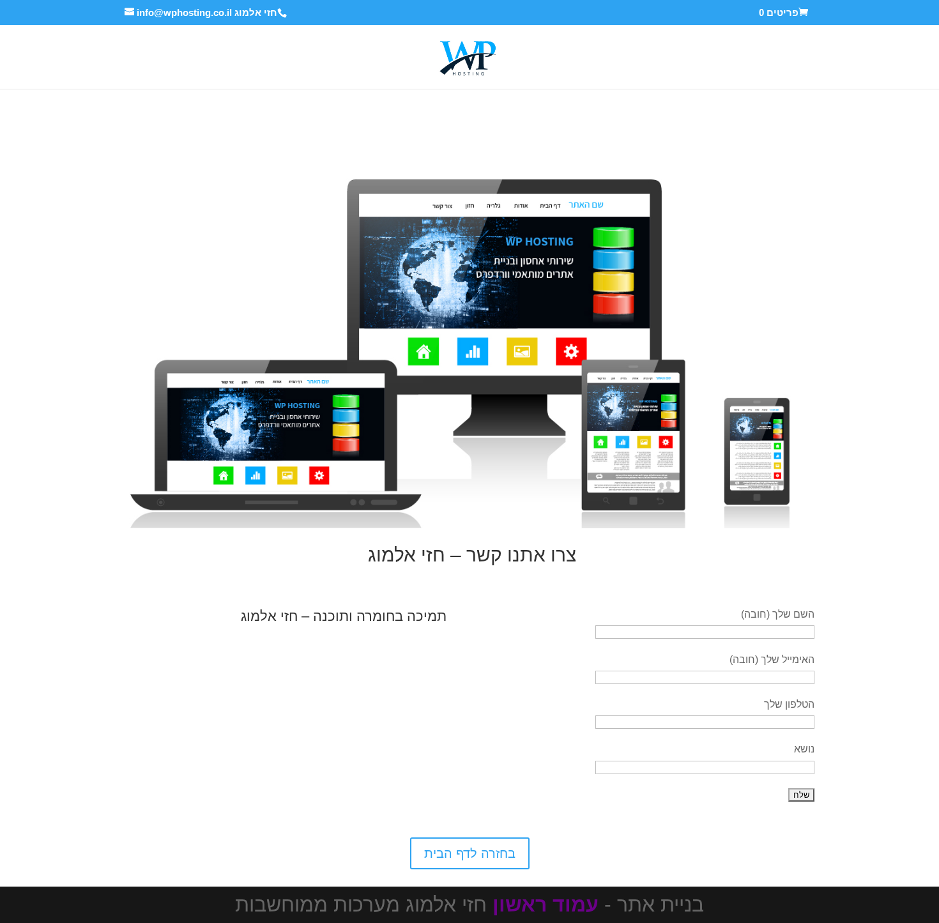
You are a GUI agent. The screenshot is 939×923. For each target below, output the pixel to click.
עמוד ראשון (545, 904)
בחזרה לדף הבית (469, 853)
